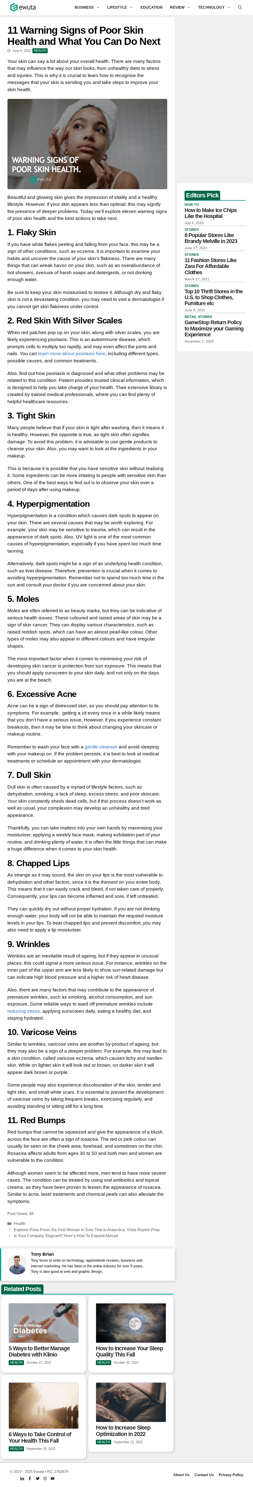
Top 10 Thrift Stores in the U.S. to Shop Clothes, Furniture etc (214, 297)
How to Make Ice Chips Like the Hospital (211, 213)
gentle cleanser (101, 746)
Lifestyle (117, 7)
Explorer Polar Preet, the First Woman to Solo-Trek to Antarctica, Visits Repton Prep (87, 1229)
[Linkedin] (22, 1478)
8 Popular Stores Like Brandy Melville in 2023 (211, 238)
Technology (211, 7)
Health (19, 1223)
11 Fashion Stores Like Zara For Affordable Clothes (210, 266)
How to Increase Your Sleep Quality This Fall (129, 1351)
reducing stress (23, 1011)
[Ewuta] (23, 7)
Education (152, 7)
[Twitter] (38, 1478)
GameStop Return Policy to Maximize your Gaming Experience (214, 328)
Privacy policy (231, 1475)
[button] (240, 7)
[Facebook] (30, 1478)
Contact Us (204, 1475)
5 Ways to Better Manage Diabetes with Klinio (39, 1351)
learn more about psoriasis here (71, 353)
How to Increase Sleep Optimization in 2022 (123, 1430)
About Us (181, 1475)
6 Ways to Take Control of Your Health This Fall (40, 1437)
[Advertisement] (215, 99)
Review (177, 7)
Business (84, 7)
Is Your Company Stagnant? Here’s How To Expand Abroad (66, 1235)
